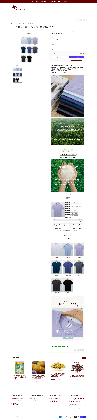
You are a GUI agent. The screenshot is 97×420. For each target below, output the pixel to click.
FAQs (12, 401)
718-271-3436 (67, 9)
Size (52, 47)
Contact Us (13, 403)
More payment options (76, 60)
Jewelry (14, 16)
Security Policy (53, 401)
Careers (32, 401)
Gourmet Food (66, 16)
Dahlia (17, 417)
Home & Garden (41, 16)
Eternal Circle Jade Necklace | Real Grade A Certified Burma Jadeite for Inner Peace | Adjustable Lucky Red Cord (77, 378)
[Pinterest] (76, 409)
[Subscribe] (84, 405)
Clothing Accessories (27, 16)
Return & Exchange (16, 400)
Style (52, 37)
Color (52, 42)
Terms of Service (15, 404)
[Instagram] (79, 409)
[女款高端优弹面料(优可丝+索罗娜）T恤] (29, 48)
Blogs (76, 16)
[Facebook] (73, 409)
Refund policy (14, 406)
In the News (33, 400)
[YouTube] (82, 409)
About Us (32, 398)
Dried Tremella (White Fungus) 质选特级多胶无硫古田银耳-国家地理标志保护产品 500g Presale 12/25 (19, 377)
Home (12, 23)
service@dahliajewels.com (79, 9)
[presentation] (83, 358)
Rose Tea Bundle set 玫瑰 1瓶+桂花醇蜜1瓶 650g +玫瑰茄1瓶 (58, 376)
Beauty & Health (54, 16)
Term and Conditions (54, 398)
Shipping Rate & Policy (17, 398)
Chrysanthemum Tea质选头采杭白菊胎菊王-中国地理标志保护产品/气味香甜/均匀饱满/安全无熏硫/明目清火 (39, 375)
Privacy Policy (53, 400)
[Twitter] (70, 409)
